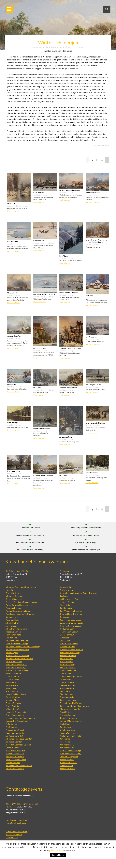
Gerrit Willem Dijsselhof (71, 626)
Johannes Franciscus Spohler (19, 739)
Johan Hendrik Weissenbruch (19, 765)
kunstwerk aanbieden (16, 823)
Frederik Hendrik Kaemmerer (73, 703)
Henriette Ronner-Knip (16, 712)
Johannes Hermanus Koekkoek (19, 658)
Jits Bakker (65, 596)
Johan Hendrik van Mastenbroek (74, 706)
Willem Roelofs (13, 709)
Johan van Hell (66, 658)
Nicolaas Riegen (13, 700)
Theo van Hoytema (68, 670)
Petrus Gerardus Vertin (16, 759)
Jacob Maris (11, 682)
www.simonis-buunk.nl (16, 809)
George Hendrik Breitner (71, 614)
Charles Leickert (13, 676)
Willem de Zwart (67, 768)
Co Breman (65, 617)
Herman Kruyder (67, 682)
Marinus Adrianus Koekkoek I (19, 670)
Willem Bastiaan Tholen (71, 736)
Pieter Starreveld (67, 733)
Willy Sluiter (65, 724)
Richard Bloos (66, 605)
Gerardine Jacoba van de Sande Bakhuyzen (79, 593)
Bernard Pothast (13, 697)
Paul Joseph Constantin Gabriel (20, 614)
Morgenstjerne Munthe (70, 709)
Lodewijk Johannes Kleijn (17, 643)
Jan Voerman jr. (67, 744)
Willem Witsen (67, 759)
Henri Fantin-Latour (69, 632)
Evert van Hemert (68, 655)
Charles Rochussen (14, 703)
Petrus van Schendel (15, 733)
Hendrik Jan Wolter (68, 762)
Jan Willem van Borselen (71, 611)
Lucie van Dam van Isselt (71, 623)
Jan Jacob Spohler (14, 742)
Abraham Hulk (12, 620)
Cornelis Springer (13, 747)
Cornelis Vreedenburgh (70, 750)
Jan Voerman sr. (67, 747)
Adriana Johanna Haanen (71, 649)
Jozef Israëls (11, 626)
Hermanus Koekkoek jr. (16, 667)
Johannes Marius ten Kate (17, 640)
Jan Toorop (65, 739)
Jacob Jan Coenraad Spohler (18, 744)
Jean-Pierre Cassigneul (70, 620)
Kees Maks (65, 691)
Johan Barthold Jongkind (16, 629)
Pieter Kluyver (12, 652)
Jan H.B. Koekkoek (14, 661)
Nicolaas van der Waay (70, 753)
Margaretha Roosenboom (17, 721)
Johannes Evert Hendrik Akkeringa (21, 587)
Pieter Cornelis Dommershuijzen (20, 605)
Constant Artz (66, 587)
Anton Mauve (12, 691)
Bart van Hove (12, 617)
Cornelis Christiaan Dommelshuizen (21, 602)
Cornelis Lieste (12, 679)
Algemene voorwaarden (16, 831)
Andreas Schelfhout (15, 730)
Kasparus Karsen (13, 632)
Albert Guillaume (67, 646)
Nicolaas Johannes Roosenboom (20, 718)
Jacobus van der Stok (15, 750)
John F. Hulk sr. (12, 623)
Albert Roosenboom (15, 715)
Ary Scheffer (11, 727)
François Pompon (67, 715)
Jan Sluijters (65, 727)
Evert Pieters (66, 712)
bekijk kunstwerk (13, 211)
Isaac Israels (65, 673)
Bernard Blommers (14, 599)
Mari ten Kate (12, 637)
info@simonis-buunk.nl (16, 812)
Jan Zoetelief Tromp (15, 768)
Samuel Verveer (13, 762)
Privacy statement (14, 834)
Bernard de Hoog (68, 664)
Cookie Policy (12, 837)
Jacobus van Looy (68, 700)
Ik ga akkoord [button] (58, 855)
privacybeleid (55, 850)
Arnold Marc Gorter (69, 643)
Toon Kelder (65, 679)
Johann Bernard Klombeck (17, 649)
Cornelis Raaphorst (68, 718)
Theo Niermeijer (67, 697)
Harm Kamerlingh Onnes (71, 676)
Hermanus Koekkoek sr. (16, 664)
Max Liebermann (67, 685)
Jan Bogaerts (66, 608)
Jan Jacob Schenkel (14, 736)
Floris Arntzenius (67, 590)
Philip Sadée (11, 724)
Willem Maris (11, 688)
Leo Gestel (65, 640)
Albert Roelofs (12, 706)
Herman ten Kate (13, 634)
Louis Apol (10, 590)
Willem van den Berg (69, 599)
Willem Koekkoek (13, 673)
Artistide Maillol (67, 688)
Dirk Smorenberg (67, 730)
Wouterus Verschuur (15, 756)
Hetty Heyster (66, 661)
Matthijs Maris (12, 685)
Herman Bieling (67, 602)
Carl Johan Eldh (67, 629)
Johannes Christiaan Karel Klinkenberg (23, 646)
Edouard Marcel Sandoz (71, 721)
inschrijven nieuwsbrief (17, 820)
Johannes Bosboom (14, 596)
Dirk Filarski (65, 637)
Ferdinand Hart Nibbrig (70, 652)
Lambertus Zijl (66, 765)
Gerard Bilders (12, 593)
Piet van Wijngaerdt (69, 756)
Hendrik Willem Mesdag (16, 694)
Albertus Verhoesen (15, 753)
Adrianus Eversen (14, 608)
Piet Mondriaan (67, 694)
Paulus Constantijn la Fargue (19, 611)
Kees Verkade (66, 742)
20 (102, 160)
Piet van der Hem (68, 667)
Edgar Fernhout (67, 634)
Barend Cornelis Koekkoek (17, 655)
